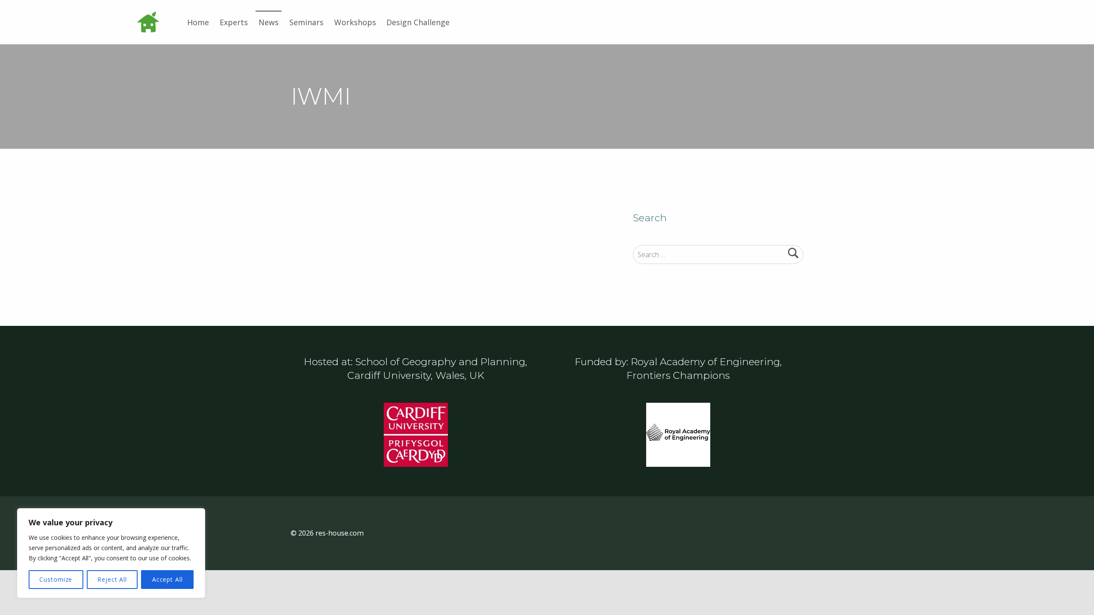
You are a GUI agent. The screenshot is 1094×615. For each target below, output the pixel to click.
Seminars (306, 22)
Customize (55, 579)
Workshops (355, 22)
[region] (111, 553)
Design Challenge (418, 22)
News (269, 22)
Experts (234, 22)
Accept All (167, 579)
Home (198, 22)
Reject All (112, 579)
